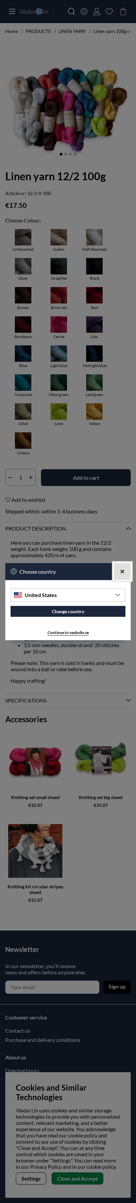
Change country (68, 611)
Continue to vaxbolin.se (68, 632)
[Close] (122, 571)
